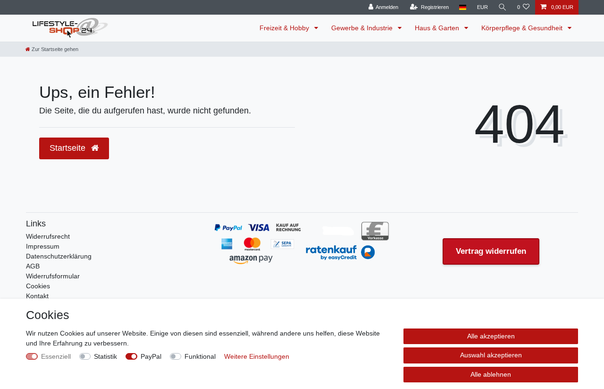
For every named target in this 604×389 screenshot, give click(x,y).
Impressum (42, 246)
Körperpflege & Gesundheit (522, 28)
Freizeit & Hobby (285, 28)
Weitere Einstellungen (256, 356)
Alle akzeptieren (491, 336)
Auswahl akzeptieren (491, 355)
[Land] (462, 7)
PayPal (151, 356)
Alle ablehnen (490, 374)
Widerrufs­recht (48, 236)
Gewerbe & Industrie (362, 28)
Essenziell (56, 356)
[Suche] (502, 7)
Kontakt (37, 296)
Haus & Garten (438, 28)
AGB (33, 266)
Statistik (105, 356)
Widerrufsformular (53, 276)
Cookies (38, 286)
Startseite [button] (69, 148)
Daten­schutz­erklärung (59, 256)
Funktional (200, 356)
